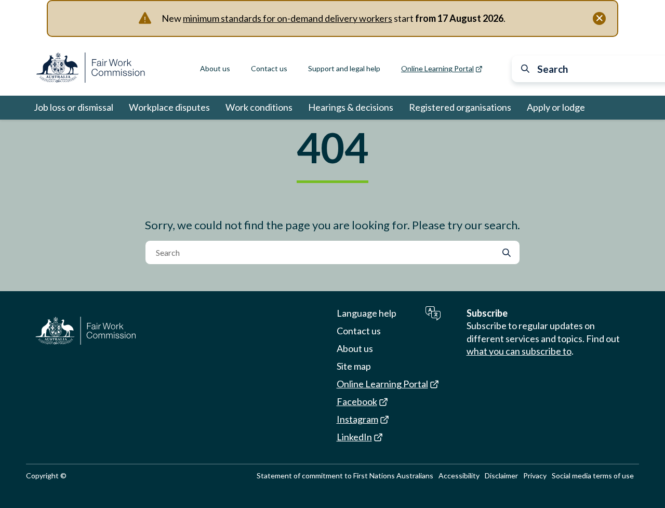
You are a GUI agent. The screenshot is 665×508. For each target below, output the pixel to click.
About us (215, 68)
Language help (366, 313)
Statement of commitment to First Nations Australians (345, 475)
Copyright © (46, 475)
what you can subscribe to (519, 351)
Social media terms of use (593, 475)
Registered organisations (460, 107)
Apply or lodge (556, 107)
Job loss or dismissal (73, 107)
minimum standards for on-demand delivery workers (287, 18)
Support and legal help (344, 68)
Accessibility (459, 475)
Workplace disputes (169, 107)
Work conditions (258, 107)
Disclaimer (501, 475)
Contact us (269, 68)
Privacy (535, 475)
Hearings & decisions (350, 107)
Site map (354, 366)
